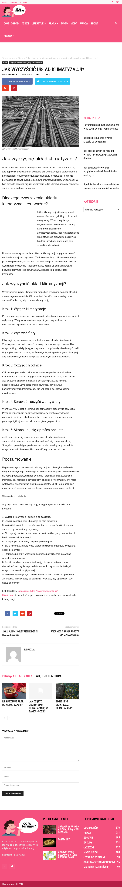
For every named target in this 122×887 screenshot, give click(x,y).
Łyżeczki (89, 847)
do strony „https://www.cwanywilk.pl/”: (38, 591)
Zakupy (88, 842)
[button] (116, 23)
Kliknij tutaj (7, 595)
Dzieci (25, 23)
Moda (74, 23)
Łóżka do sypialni (94, 857)
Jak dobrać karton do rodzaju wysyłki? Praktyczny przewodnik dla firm (100, 154)
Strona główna (8, 58)
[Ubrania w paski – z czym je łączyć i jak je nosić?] (49, 829)
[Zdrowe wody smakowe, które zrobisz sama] (49, 855)
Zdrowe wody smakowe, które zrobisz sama (67, 855)
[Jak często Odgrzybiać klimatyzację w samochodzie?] (40, 691)
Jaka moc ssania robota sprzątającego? (65, 633)
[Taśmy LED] (49, 842)
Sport (94, 23)
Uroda (84, 23)
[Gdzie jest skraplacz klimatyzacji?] (67, 691)
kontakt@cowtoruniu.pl (14, 858)
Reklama (13, 2)
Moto (64, 23)
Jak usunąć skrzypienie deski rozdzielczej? (19, 633)
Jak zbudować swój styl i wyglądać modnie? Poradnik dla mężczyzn (100, 171)
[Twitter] (117, 2)
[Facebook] (112, 2)
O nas (4, 2)
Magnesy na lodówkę (96, 867)
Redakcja (12, 74)
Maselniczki (91, 852)
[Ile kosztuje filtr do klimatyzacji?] (14, 691)
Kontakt (23, 2)
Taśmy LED (64, 839)
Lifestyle (38, 23)
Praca (52, 23)
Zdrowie (9, 36)
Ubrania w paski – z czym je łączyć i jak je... (68, 829)
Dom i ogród (11, 23)
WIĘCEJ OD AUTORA (48, 676)
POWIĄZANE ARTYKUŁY (17, 676)
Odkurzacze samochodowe (99, 862)
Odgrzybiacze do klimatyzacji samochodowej (26, 63)
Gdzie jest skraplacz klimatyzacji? (64, 705)
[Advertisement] (61, 49)
